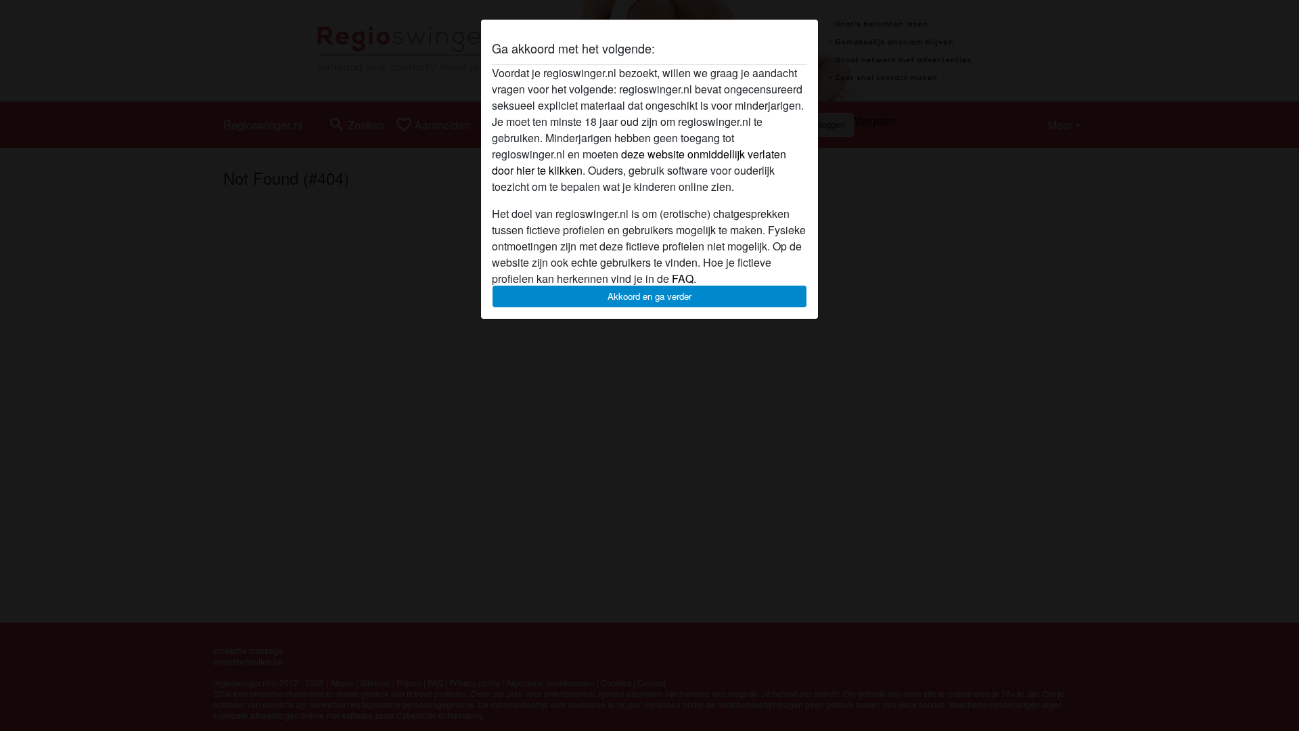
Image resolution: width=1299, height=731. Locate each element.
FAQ (682, 278)
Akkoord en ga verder (649, 296)
